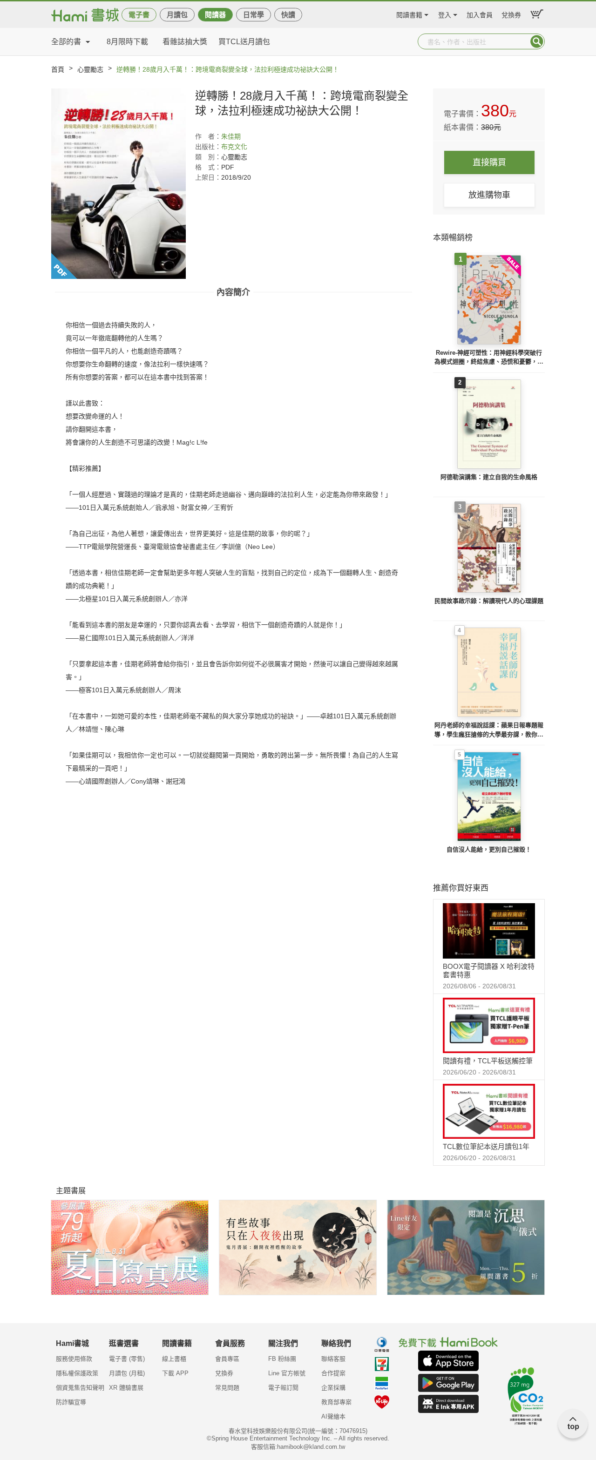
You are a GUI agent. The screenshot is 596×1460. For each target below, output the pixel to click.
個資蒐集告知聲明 (80, 1387)
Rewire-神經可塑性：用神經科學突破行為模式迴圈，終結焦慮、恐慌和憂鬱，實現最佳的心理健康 (488, 357)
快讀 (288, 15)
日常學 (253, 15)
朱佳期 (231, 136)
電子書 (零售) (127, 1358)
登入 (444, 13)
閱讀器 (215, 15)
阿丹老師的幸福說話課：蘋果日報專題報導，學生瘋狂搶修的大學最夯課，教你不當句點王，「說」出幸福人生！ (488, 730)
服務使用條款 (74, 1358)
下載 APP (175, 1373)
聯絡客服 (333, 1358)
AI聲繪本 (333, 1416)
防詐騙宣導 (71, 1402)
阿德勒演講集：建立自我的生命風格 (488, 476)
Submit (536, 41)
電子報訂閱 (283, 1387)
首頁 (57, 69)
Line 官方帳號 (286, 1373)
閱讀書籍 (409, 13)
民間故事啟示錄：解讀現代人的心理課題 (488, 600)
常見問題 (227, 1387)
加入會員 (480, 13)
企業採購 (333, 1387)
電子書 (139, 15)
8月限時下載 (127, 42)
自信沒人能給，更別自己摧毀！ (489, 849)
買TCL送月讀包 (244, 42)
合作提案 (333, 1373)
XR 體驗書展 (126, 1387)
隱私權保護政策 (77, 1373)
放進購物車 (489, 195)
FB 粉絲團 (282, 1358)
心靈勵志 (90, 69)
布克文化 (234, 146)
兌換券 (511, 13)
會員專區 (227, 1358)
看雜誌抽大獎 (185, 42)
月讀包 (177, 15)
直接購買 (489, 162)
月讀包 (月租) (127, 1373)
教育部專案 (336, 1402)
